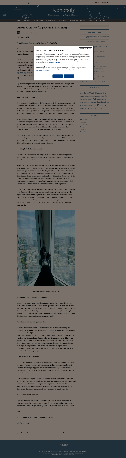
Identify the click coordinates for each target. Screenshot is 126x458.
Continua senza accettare (85, 48)
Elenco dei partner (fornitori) (43, 70)
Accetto (69, 76)
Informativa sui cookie (54, 62)
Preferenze (57, 76)
